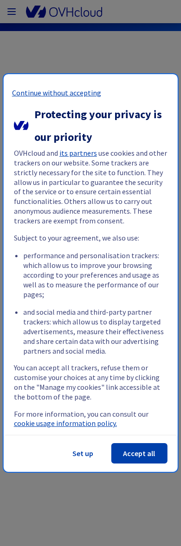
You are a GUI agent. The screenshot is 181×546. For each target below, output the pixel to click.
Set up (82, 453)
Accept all (139, 453)
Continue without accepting (56, 92)
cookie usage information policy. (65, 423)
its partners (78, 153)
